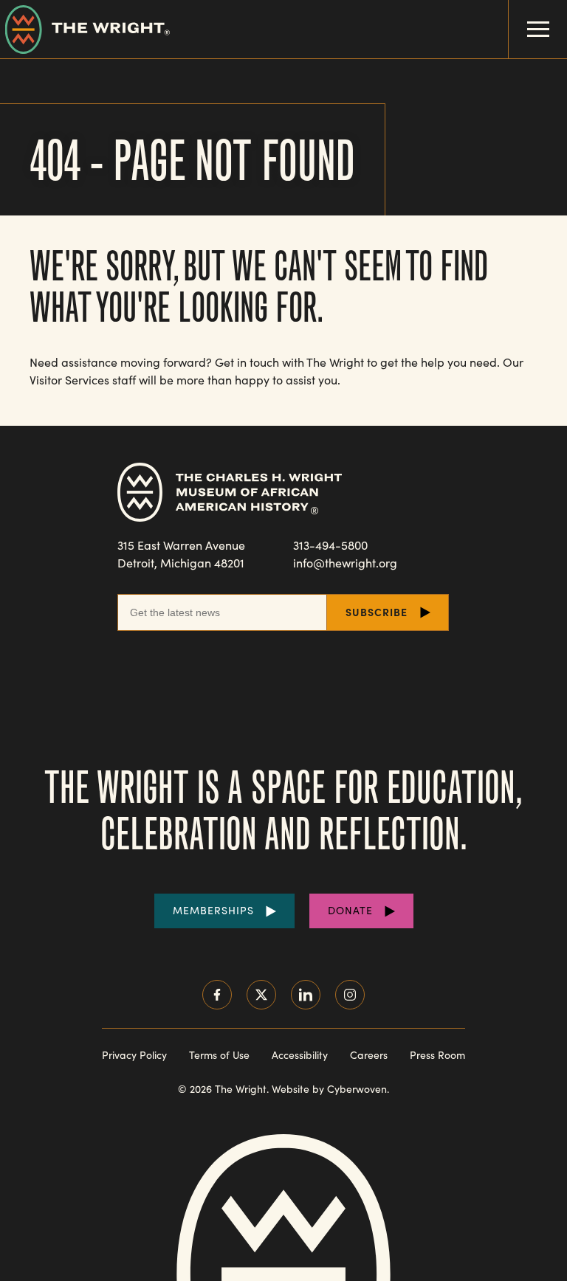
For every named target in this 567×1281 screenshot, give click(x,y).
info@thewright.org (345, 562)
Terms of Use (219, 1055)
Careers (369, 1055)
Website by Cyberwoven (329, 1089)
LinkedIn (305, 994)
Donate (350, 910)
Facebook (217, 994)
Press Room (437, 1055)
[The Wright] (85, 29)
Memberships (213, 910)
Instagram (350, 994)
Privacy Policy (134, 1055)
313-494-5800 (330, 545)
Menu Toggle (538, 29)
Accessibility (300, 1055)
